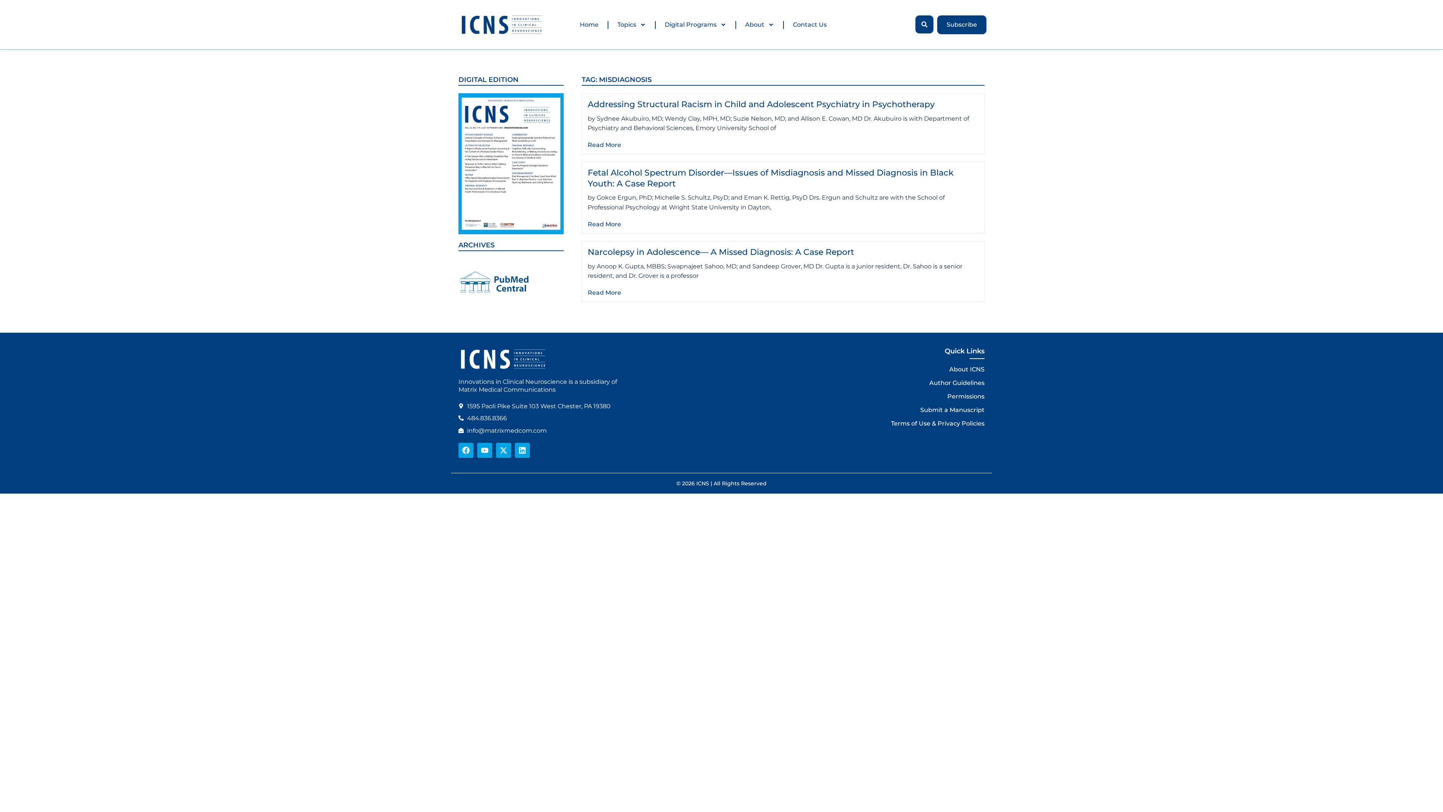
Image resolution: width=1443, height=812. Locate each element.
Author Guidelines (957, 382)
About (754, 24)
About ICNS (967, 369)
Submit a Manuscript (952, 410)
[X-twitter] (503, 450)
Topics (626, 24)
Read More (604, 144)
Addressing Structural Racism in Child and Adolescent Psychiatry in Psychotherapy (761, 104)
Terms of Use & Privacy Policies (938, 423)
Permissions (966, 396)
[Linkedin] (522, 450)
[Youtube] (484, 450)
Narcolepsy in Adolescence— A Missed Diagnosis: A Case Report (721, 252)
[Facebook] (465, 450)
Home (589, 24)
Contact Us (810, 24)
